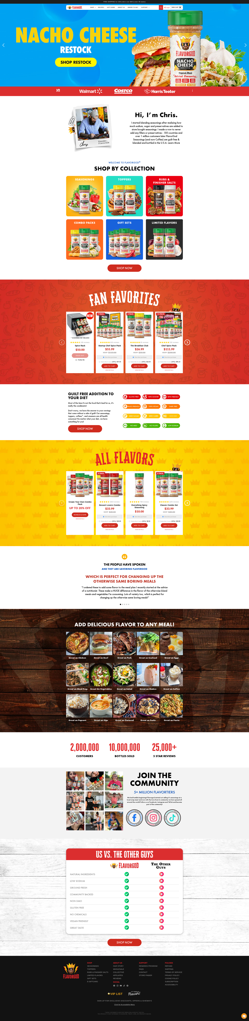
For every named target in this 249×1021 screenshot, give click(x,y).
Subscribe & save (110, 362)
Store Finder (145, 975)
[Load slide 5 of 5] (128, 604)
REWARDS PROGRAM (148, 966)
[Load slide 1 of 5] (120, 604)
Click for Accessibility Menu (124, 1004)
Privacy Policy (172, 975)
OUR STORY (118, 966)
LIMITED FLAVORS (95, 975)
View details (109, 370)
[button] (93, 7)
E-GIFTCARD (92, 982)
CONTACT (143, 972)
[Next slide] (245, 45)
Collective (118, 972)
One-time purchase (111, 357)
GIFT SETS (91, 978)
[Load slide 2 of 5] (122, 604)
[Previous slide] (3, 45)
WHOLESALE (118, 969)
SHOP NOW (85, 429)
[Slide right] (187, 342)
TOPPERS (91, 969)
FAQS (141, 969)
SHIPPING (169, 969)
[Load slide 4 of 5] (126, 604)
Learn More (174, 142)
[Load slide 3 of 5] (124, 604)
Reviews (117, 978)
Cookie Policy (172, 978)
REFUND (168, 966)
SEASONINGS (93, 966)
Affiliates (118, 975)
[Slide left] (61, 342)
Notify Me (81, 360)
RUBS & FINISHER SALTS (97, 972)
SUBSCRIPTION (171, 982)
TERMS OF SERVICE (173, 972)
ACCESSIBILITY (171, 985)
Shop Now (124, 268)
